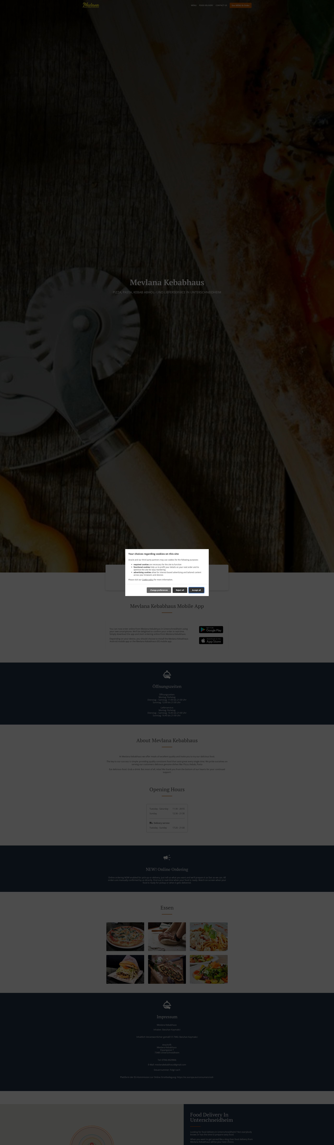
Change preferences (159, 590)
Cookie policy (147, 579)
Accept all (196, 590)
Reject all (180, 590)
